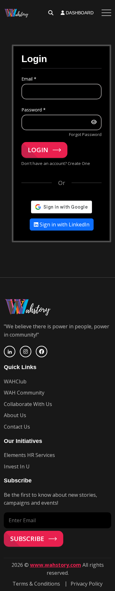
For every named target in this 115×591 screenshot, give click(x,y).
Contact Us (17, 426)
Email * (28, 79)
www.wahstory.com (55, 564)
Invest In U (17, 466)
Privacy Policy (87, 583)
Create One (79, 163)
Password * (33, 110)
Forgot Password (85, 134)
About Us (15, 415)
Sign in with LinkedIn (63, 224)
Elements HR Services (29, 455)
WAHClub (15, 381)
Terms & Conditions (36, 583)
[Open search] (51, 13)
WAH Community (24, 392)
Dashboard (79, 12)
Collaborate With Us (28, 404)
